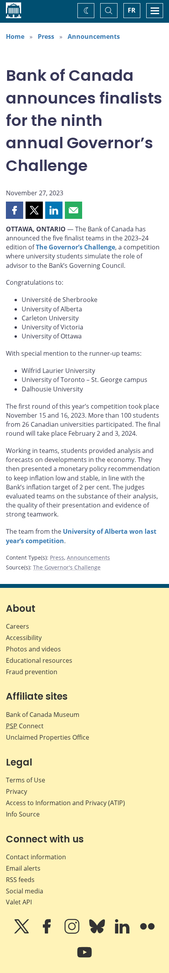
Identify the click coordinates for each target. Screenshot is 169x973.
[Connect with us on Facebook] (47, 932)
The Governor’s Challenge (75, 247)
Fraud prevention (31, 671)
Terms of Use (25, 780)
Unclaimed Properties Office (47, 737)
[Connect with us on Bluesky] (97, 932)
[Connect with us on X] (22, 932)
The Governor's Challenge (67, 567)
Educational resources (39, 660)
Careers (17, 626)
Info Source (23, 814)
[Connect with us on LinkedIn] (123, 932)
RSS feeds (20, 879)
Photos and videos (33, 649)
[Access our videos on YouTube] (84, 957)
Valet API (19, 902)
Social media (24, 891)
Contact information (36, 857)
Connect (25, 726)
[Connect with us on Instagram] (72, 932)
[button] (14, 210)
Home (15, 36)
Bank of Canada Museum (42, 714)
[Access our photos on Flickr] (147, 932)
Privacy (16, 791)
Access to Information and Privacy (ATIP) (65, 802)
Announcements (94, 36)
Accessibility (24, 637)
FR (132, 10)
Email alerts (23, 868)
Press (46, 36)
